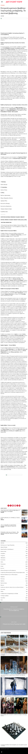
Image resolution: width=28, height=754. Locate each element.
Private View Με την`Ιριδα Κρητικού (7, 549)
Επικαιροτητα (3, 564)
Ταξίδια (2, 591)
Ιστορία (2, 566)
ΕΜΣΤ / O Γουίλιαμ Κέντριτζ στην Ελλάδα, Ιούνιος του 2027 (12, 696)
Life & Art (2, 542)
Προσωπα (2, 585)
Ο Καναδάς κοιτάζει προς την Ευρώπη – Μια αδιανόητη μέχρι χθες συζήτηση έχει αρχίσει (10, 533)
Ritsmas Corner (3, 551)
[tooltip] (8, 506)
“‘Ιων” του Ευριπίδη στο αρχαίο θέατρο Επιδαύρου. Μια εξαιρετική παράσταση (8, 525)
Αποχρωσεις (3, 555)
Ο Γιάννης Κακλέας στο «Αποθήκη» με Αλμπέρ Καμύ (10, 518)
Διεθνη (2, 561)
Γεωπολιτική (3, 559)
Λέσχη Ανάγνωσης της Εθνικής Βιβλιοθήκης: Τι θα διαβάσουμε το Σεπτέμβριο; (10, 511)
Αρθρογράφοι (3, 557)
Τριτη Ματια (3, 597)
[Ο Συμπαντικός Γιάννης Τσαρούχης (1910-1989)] (14, 623)
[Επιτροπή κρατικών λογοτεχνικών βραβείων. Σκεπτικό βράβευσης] (14, 609)
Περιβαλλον (3, 576)
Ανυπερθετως (3, 553)
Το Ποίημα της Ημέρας (4, 595)
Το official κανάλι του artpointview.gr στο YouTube (9, 593)
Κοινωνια (2, 568)
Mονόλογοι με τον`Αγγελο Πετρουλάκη (7, 545)
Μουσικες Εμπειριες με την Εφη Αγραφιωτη (8, 570)
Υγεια (2, 599)
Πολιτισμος (3, 578)
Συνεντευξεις (3, 589)
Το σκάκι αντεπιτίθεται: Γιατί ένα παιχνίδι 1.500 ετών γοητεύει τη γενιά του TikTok (14, 745)
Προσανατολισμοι (4, 583)
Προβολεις (3, 5)
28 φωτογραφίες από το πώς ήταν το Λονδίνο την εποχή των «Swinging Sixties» (14, 715)
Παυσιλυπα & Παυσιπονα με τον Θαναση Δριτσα (9, 574)
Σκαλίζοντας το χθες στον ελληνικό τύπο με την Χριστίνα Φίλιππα (12, 587)
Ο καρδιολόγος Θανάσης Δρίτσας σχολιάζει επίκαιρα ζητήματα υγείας (13, 572)
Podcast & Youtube (4, 547)
